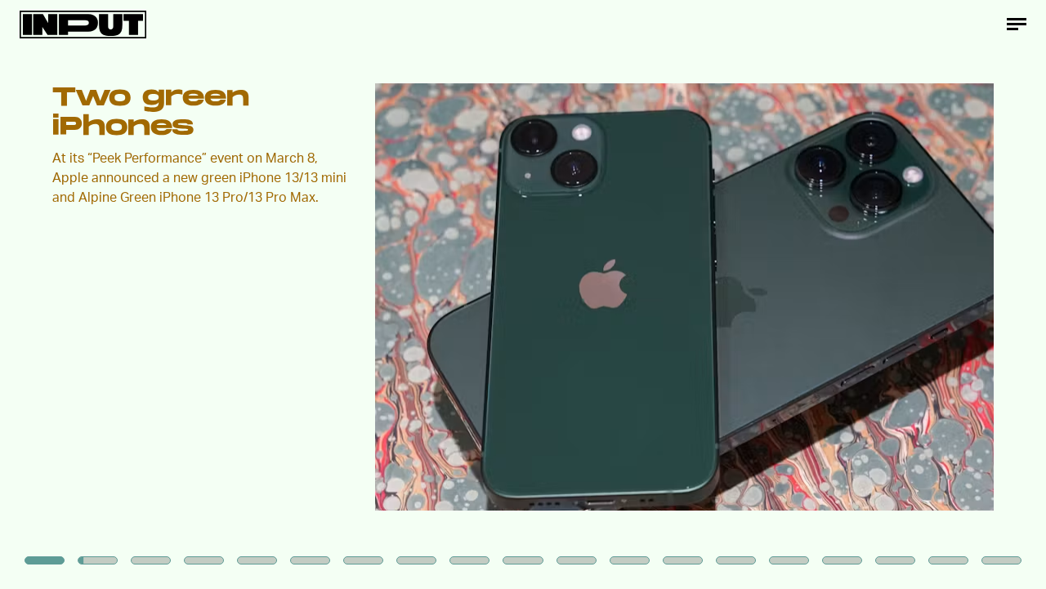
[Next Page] (695, 294)
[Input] (83, 24)
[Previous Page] (172, 294)
